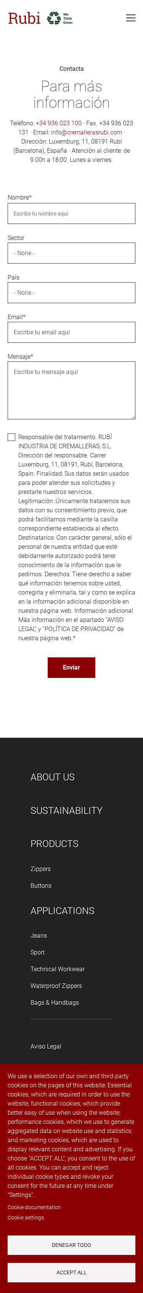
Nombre (18, 197)
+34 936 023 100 (59, 123)
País (13, 277)
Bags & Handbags (55, 1002)
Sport (38, 952)
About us (53, 777)
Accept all (71, 1272)
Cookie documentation (34, 1207)
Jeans (39, 935)
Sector (16, 237)
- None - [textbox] (24, 253)
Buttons (41, 885)
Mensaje (19, 356)
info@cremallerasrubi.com (86, 132)
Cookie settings (26, 1218)
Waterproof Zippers (56, 985)
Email (15, 317)
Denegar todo (71, 1245)
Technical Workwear (58, 969)
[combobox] (71, 253)
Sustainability (67, 810)
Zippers (41, 869)
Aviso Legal (46, 1046)
